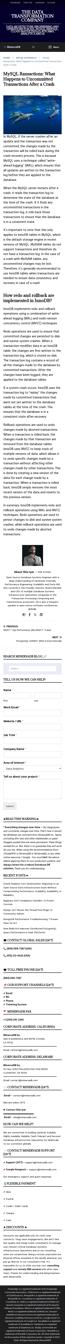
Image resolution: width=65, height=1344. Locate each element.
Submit (10, 806)
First (6, 700)
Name (8, 690)
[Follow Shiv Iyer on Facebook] (28, 614)
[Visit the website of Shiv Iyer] (24, 614)
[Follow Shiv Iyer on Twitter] (34, 614)
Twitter (27, 2)
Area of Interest (15, 763)
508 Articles (44, 572)
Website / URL (13, 721)
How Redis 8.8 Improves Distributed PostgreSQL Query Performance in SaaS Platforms (29, 930)
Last (36, 700)
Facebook (15, 2)
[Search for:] (32, 668)
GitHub (51, 2)
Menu (56, 47)
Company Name (15, 749)
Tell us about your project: (22, 776)
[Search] (33, 47)
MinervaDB (13, 47)
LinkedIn (39, 2)
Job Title (10, 735)
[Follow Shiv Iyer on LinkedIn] (39, 614)
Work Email (12, 707)
